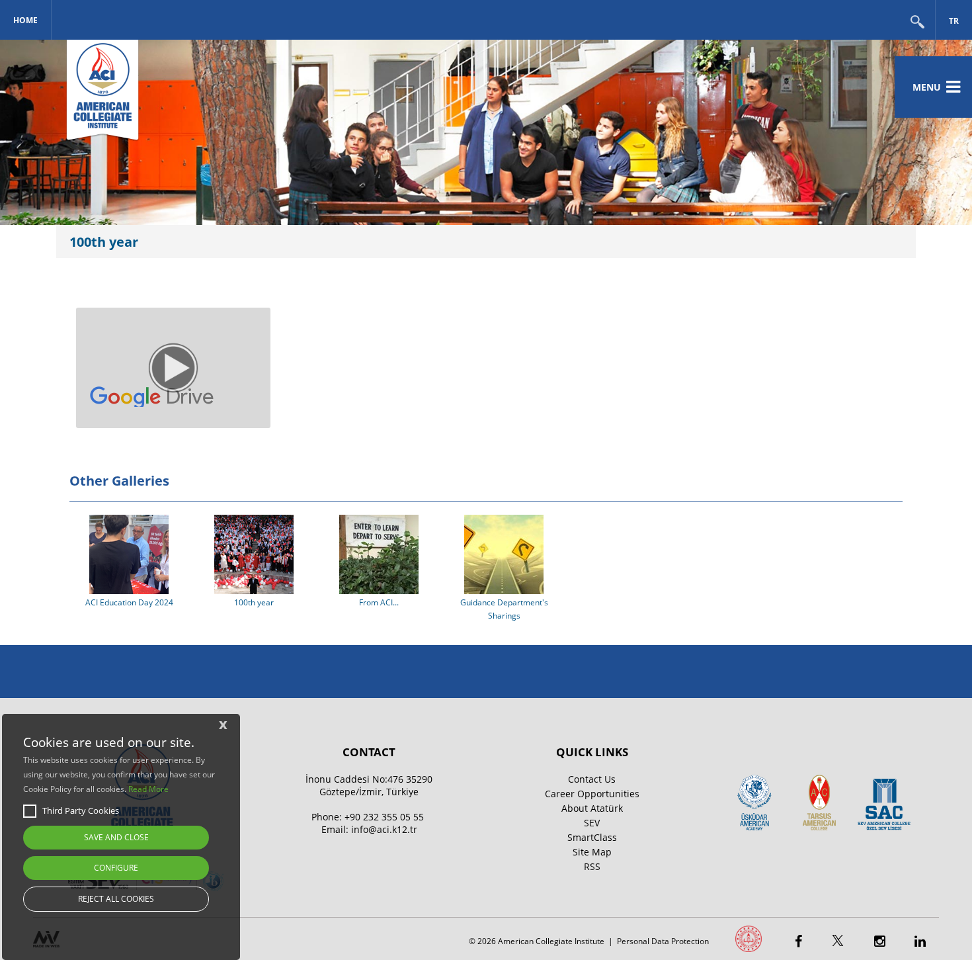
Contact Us (592, 779)
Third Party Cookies (80, 810)
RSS (592, 866)
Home (25, 20)
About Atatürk (592, 808)
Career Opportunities (592, 793)
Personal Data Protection (663, 941)
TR (954, 20)
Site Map (592, 852)
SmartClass (592, 837)
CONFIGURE (116, 867)
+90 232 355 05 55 (384, 816)
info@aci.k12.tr (384, 829)
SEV (592, 822)
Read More (148, 789)
